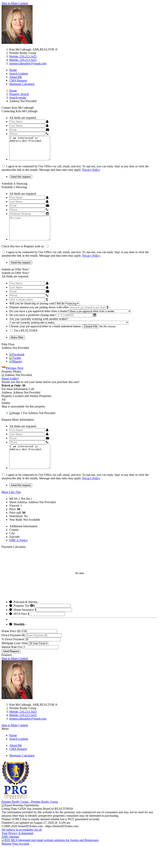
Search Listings (18, 73)
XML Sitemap (10, 836)
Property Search (19, 94)
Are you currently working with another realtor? (38, 319)
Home (13, 70)
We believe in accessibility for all (22, 829)
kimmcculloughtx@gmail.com (27, 63)
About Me (15, 77)
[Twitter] (15, 358)
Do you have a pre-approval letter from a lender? (39, 311)
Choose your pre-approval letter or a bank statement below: (45, 326)
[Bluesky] (15, 361)
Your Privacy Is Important (17, 833)
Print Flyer (8, 344)
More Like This (11, 492)
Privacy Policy (91, 169)
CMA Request (18, 80)
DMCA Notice (18, 540)
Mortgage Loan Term (15, 643)
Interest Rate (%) (12, 647)
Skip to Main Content (15, 3)
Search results (17, 97)
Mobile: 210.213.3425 (23, 56)
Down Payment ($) (13, 635)
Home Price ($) (11, 631)
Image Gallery (10, 378)
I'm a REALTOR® (26, 330)
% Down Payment (13, 639)
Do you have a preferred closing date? (32, 315)
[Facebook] (16, 354)
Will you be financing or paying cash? (32, 303)
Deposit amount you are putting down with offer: (39, 307)
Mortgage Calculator (22, 84)
